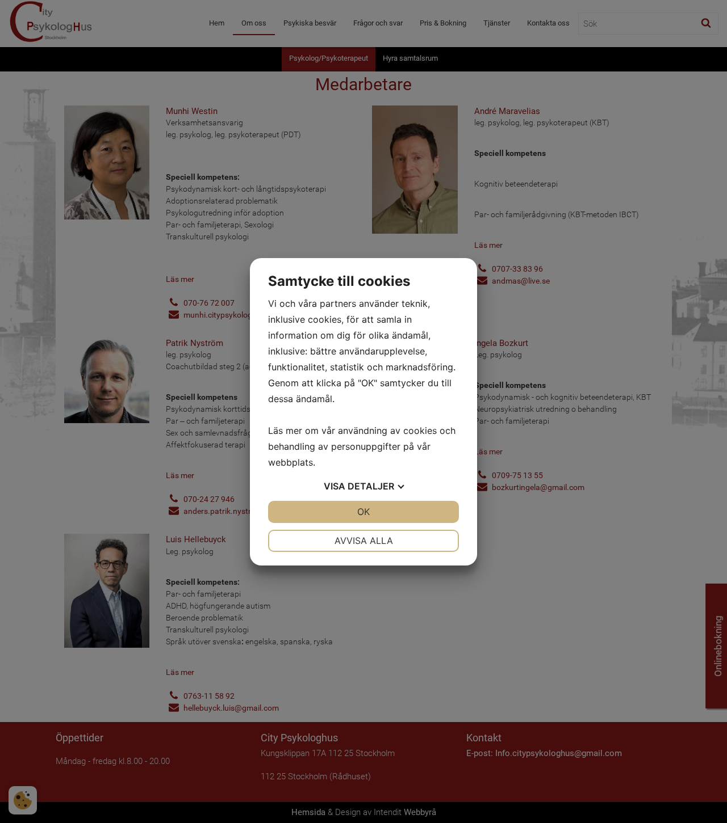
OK (363, 511)
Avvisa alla (364, 540)
